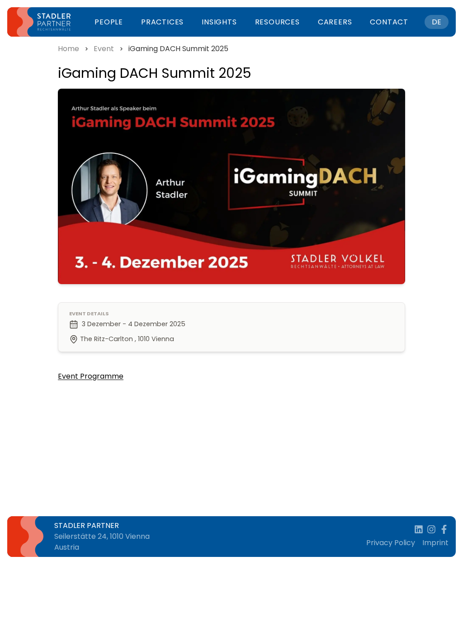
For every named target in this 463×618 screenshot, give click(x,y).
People (108, 22)
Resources (277, 22)
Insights (219, 22)
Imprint (435, 542)
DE (436, 22)
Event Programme (90, 376)
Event (104, 48)
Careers (335, 22)
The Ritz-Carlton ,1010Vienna (127, 338)
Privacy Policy (390, 542)
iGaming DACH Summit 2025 (178, 48)
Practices (162, 22)
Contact (389, 22)
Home (68, 48)
